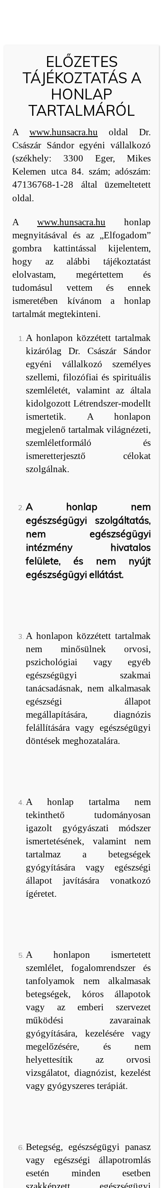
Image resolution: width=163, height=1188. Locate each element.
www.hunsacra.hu (63, 132)
